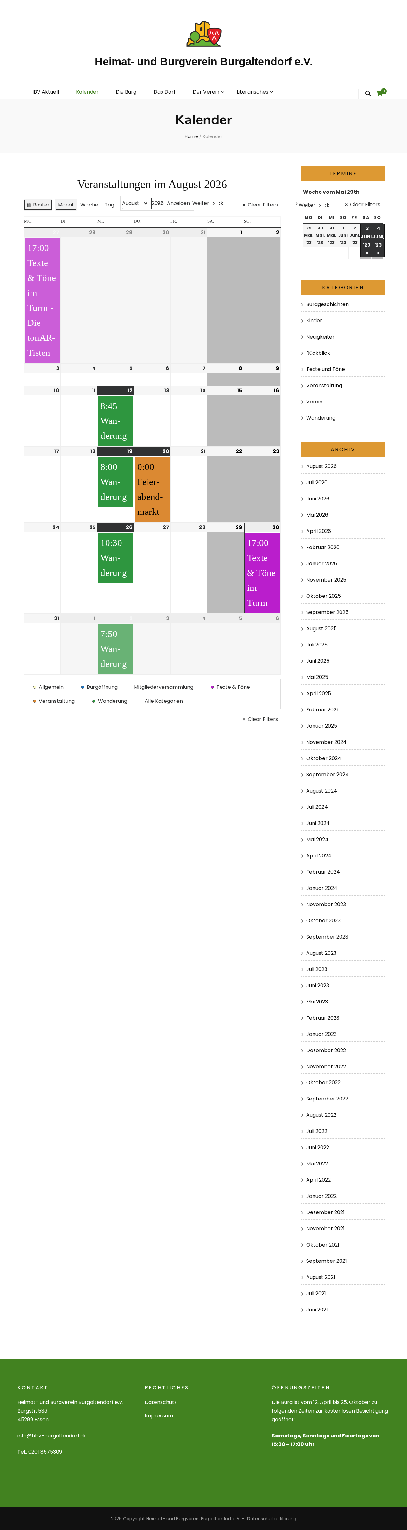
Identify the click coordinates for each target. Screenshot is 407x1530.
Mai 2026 (317, 515)
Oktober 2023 (323, 920)
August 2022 (321, 1115)
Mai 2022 (317, 1163)
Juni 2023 (317, 985)
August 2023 (321, 953)
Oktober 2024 (323, 758)
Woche (89, 204)
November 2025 (326, 579)
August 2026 (321, 466)
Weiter (200, 203)
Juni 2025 (317, 661)
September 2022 (327, 1098)
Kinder (314, 320)
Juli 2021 (316, 1293)
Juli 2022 (316, 1131)
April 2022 (318, 1180)
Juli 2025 (317, 644)
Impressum (159, 1415)
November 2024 (326, 742)
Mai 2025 (317, 677)
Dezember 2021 (325, 1212)
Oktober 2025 (323, 596)
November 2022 (326, 1066)
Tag (109, 204)
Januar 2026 (321, 563)
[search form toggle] (368, 94)
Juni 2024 (318, 823)
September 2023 (327, 936)
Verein (314, 401)
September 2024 (327, 774)
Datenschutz (161, 1402)
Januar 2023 (321, 1034)
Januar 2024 (321, 888)
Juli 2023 (316, 969)
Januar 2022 (321, 1196)
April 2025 (318, 693)
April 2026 (318, 531)
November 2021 (325, 1228)
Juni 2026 (317, 498)
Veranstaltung (324, 385)
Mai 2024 (317, 839)
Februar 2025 (323, 709)
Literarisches (252, 91)
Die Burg (126, 91)
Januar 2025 (321, 726)
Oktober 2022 (323, 1082)
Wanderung (320, 418)
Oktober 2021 (322, 1244)
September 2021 (326, 1261)
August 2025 (321, 628)
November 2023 (326, 904)
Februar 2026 (323, 547)
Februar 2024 (323, 872)
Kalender (87, 91)
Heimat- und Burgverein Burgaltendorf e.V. (204, 61)
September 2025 (327, 612)
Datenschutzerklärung (271, 1518)
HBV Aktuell (44, 91)
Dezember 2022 (326, 1050)
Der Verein (206, 91)
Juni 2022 (317, 1147)
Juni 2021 (317, 1309)
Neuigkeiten (320, 336)
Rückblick (318, 353)
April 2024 (318, 855)
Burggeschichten (327, 304)
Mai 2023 (317, 1001)
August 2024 (321, 790)
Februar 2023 (322, 1018)
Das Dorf (165, 91)
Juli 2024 (317, 807)
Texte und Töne (325, 369)
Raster (38, 206)
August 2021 (320, 1277)
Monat (66, 204)
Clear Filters (263, 204)
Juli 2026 (317, 482)
